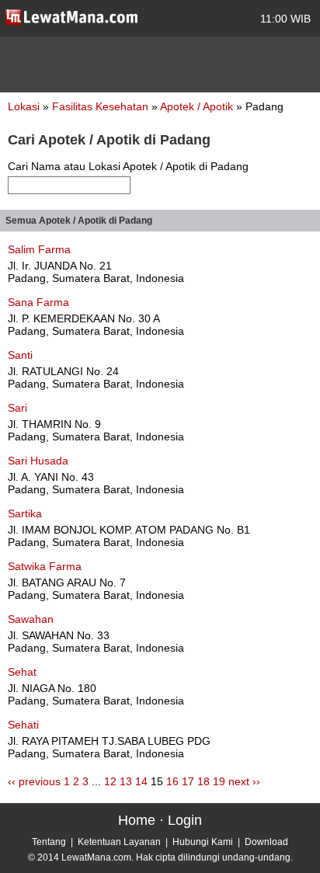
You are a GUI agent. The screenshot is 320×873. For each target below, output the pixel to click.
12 (110, 781)
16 (172, 781)
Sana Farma (38, 302)
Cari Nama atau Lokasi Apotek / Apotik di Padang (128, 166)
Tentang (49, 841)
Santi (20, 355)
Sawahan (31, 619)
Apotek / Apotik (198, 106)
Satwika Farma (45, 566)
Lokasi (24, 106)
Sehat (22, 672)
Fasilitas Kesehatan (101, 106)
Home (136, 820)
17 (188, 781)
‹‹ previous (34, 781)
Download (266, 841)
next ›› (244, 781)
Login (185, 820)
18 (203, 781)
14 (141, 781)
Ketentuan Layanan (119, 841)
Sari (17, 408)
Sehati (23, 724)
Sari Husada (38, 460)
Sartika (25, 513)
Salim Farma (39, 249)
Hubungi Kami (202, 841)
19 (219, 781)
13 (126, 781)
